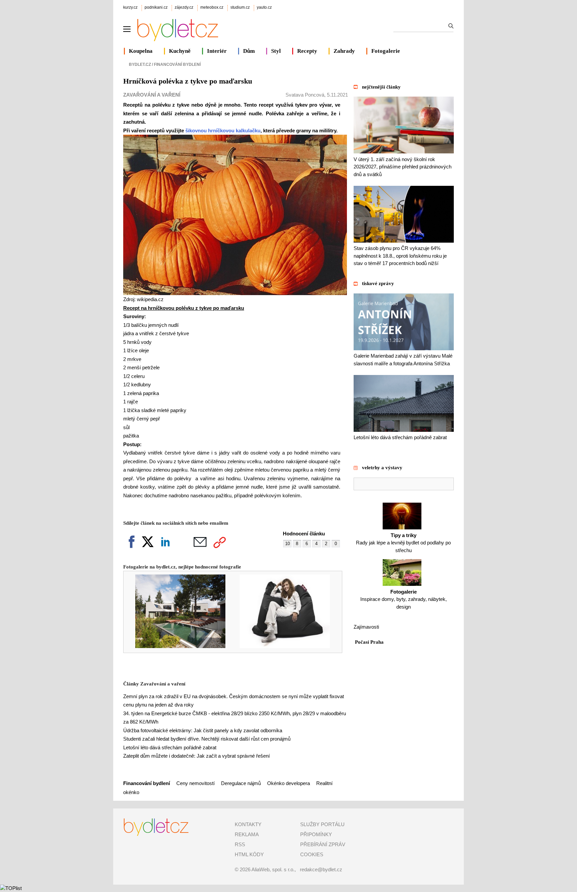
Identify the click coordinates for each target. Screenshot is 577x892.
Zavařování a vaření (151, 95)
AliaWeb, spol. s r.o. (273, 869)
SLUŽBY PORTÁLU (322, 824)
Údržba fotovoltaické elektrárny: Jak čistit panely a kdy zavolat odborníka (202, 730)
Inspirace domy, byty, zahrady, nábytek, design (403, 599)
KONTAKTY (248, 824)
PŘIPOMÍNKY (316, 834)
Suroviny (133, 316)
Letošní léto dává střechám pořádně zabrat (169, 747)
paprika (151, 393)
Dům (249, 51)
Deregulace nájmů (241, 783)
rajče (132, 401)
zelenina (184, 113)
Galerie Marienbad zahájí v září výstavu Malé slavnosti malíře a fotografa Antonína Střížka (403, 359)
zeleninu (236, 461)
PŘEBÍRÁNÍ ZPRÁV (322, 844)
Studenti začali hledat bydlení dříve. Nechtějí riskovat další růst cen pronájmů (207, 739)
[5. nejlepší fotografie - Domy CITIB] (176, 646)
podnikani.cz (156, 7)
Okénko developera (288, 783)
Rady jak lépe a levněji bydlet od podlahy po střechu (403, 542)
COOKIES (311, 854)
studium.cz (240, 7)
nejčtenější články (381, 87)
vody (146, 342)
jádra (128, 333)
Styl (276, 51)
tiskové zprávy (378, 283)
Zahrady (344, 51)
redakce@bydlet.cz (321, 869)
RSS (240, 844)
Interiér (217, 51)
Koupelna (141, 51)
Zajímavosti (366, 627)
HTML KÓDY (249, 854)
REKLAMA (247, 834)
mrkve (134, 359)
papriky (178, 410)
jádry (224, 453)
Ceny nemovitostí (196, 783)
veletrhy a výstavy (382, 467)
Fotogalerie (385, 51)
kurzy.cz (130, 7)
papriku (179, 470)
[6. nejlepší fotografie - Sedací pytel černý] (280, 646)
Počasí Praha (369, 642)
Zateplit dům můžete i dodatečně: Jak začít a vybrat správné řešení (196, 756)
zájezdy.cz (184, 7)
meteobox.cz (211, 7)
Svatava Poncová (304, 95)
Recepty (307, 51)
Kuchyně (180, 51)
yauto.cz (264, 7)
